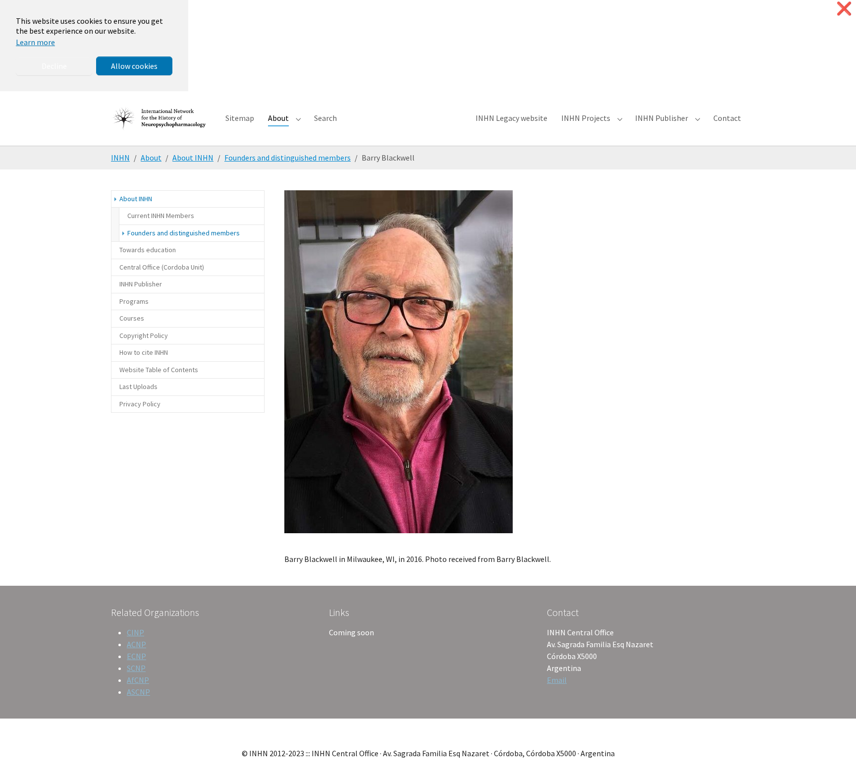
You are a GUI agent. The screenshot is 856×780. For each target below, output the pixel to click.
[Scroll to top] (834, 758)
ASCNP (138, 692)
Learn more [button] (35, 42)
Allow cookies (134, 66)
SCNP (136, 668)
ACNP (136, 644)
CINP (135, 632)
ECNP (136, 656)
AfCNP (138, 680)
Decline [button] (54, 66)
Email (557, 680)
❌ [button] (844, 8)
